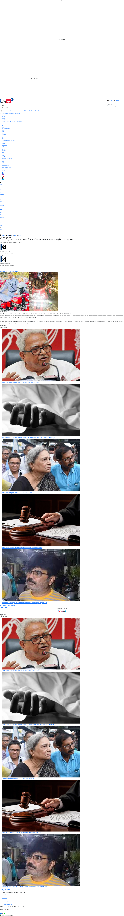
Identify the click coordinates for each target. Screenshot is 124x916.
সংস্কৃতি (9, 140)
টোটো (18, 121)
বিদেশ (12, 110)
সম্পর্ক (8, 121)
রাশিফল (38, 110)
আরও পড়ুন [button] (2, 613)
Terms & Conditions (7, 904)
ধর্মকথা (3, 133)
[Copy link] (2, 255)
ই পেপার (3, 149)
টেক (15, 121)
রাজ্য (7, 110)
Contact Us (4, 898)
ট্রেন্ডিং (3, 152)
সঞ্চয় (42, 110)
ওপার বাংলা (4, 134)
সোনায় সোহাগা (4, 169)
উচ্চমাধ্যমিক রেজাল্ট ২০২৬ (6, 167)
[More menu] (123, 110)
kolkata (4, 890)
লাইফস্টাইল (31, 110)
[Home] (7, 100)
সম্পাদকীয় (3, 157)
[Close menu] (0, 182)
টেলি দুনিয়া (13, 140)
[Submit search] (115, 106)
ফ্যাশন (11, 121)
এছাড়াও (1, 232)
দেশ (10, 110)
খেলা (21, 110)
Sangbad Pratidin (6, 889)
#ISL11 (3, 116)
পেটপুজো (13, 121)
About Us (4, 895)
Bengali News (3, 605)
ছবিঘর (35, 110)
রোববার (3, 161)
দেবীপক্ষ (3, 164)
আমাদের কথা (4, 158)
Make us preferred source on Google (9, 271)
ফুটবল (6, 128)
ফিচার (3, 162)
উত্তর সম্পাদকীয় (9, 158)
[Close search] (107, 102)
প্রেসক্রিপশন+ (16, 110)
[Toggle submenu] (0, 227)
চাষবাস (3, 146)
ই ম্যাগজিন (4, 150)
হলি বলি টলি (4, 140)
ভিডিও (3, 155)
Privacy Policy (5, 901)
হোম (2, 115)
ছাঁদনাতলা (3, 170)
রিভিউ (7, 140)
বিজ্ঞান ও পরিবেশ (4, 145)
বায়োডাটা (3, 143)
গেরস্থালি (20, 121)
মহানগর (4, 110)
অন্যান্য (8, 128)
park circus (16, 605)
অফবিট (3, 131)
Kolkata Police (10, 605)
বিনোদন (25, 110)
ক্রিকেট (3, 128)
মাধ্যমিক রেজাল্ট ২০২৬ (5, 165)
